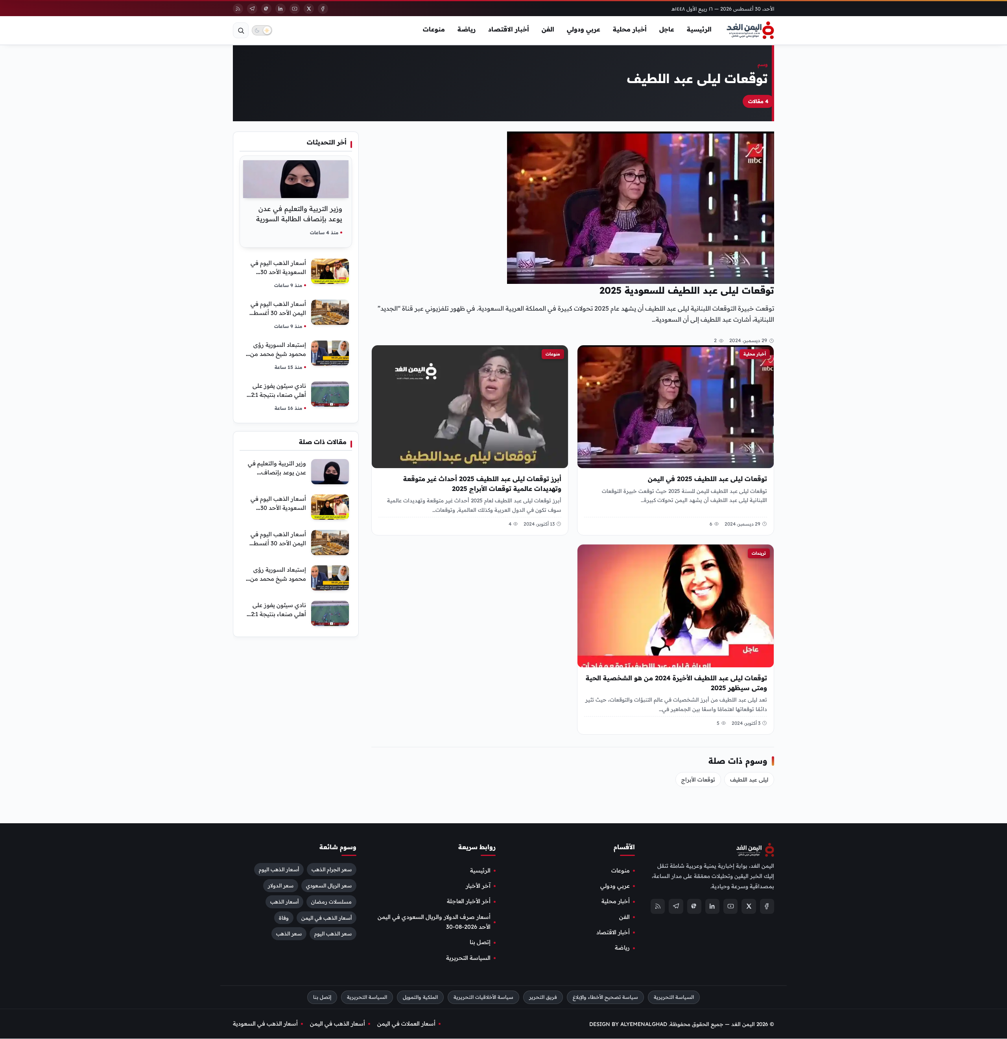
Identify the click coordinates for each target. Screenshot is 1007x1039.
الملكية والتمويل (420, 997)
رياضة (466, 29)
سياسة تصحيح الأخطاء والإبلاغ (605, 997)
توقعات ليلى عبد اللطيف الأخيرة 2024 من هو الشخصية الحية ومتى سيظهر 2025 (676, 683)
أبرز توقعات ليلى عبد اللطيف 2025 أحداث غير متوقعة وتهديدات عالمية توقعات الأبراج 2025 (482, 484)
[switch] (262, 30)
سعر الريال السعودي (329, 885)
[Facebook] (323, 9)
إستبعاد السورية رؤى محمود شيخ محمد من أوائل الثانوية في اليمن (277, 354)
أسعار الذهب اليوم (279, 869)
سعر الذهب (289, 934)
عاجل (666, 29)
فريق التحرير (543, 997)
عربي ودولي (583, 29)
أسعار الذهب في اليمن (326, 918)
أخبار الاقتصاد (508, 29)
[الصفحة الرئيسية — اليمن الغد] (750, 30)
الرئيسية (699, 29)
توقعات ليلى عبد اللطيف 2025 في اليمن (707, 479)
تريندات (759, 553)
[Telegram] (252, 9)
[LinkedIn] (280, 9)
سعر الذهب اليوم (333, 934)
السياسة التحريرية (468, 957)
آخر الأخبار (478, 885)
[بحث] (241, 30)
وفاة (284, 918)
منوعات (434, 29)
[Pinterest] (266, 9)
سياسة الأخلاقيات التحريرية (483, 997)
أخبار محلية (630, 29)
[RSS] (238, 9)
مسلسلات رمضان (331, 901)
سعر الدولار (280, 885)
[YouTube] (295, 9)
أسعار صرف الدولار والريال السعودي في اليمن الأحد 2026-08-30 (434, 921)
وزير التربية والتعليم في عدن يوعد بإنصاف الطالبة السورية (277, 472)
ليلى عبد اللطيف (749, 779)
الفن (548, 29)
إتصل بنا (480, 942)
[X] (309, 9)
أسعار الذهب (284, 901)
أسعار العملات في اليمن (406, 1023)
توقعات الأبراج (698, 779)
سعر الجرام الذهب (332, 869)
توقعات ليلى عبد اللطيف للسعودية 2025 (686, 290)
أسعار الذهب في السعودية (265, 1023)
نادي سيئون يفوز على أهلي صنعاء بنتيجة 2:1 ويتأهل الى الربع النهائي (276, 394)
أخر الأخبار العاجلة (469, 901)
